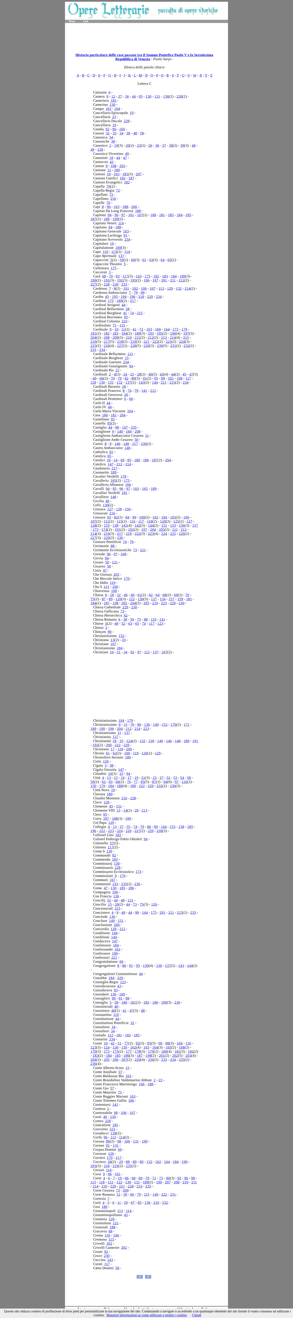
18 (111, 158)
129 (170, 288)
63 (151, 260)
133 (107, 525)
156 (128, 509)
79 (111, 276)
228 (179, 96)
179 (184, 329)
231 (173, 346)
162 (133, 1047)
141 (144, 391)
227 (93, 284)
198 (115, 603)
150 (93, 786)
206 (117, 925)
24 (125, 374)
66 (101, 378)
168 (113, 166)
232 (186, 346)
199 (115, 219)
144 (155, 382)
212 (181, 280)
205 (162, 530)
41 (125, 313)
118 (93, 382)
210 (129, 337)
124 (129, 741)
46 (107, 501)
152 (121, 636)
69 (122, 460)
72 (118, 190)
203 (122, 166)
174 (104, 530)
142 (137, 525)
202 (124, 603)
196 (147, 280)
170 (127, 579)
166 (122, 129)
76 (108, 186)
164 (117, 109)
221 (147, 342)
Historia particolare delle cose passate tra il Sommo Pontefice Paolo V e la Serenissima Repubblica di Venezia (144, 57)
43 (162, 374)
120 (163, 521)
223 (169, 342)
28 (128, 309)
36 (127, 96)
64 (163, 260)
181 (125, 174)
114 (121, 223)
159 (180, 599)
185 (188, 215)
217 (133, 301)
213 (164, 337)
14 (116, 460)
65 (169, 260)
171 (187, 725)
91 (125, 235)
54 (182, 778)
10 (109, 174)
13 (112, 640)
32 (108, 133)
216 (113, 199)
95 (141, 96)
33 (114, 133)
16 (112, 243)
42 (111, 162)
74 (132, 313)
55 (128, 827)
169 (118, 248)
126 (154, 904)
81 (111, 452)
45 (107, 297)
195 (133, 280)
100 (142, 517)
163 (108, 109)
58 (142, 133)
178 (123, 476)
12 (113, 96)
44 (134, 96)
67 (133, 1203)
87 (104, 599)
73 (135, 550)
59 (122, 260)
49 (92, 150)
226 (107, 346)
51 (119, 1043)
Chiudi (196, 1315)
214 (187, 288)
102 (135, 288)
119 (112, 583)
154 (163, 599)
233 (124, 284)
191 (107, 280)
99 (143, 293)
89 (133, 378)
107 (153, 288)
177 (129, 1051)
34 (121, 133)
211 (173, 280)
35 (121, 741)
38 (128, 133)
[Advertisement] (146, 36)
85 (129, 460)
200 (134, 207)
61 (144, 260)
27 (120, 96)
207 (139, 174)
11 (109, 170)
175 (113, 268)
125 (176, 521)
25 (132, 374)
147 (110, 464)
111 (106, 521)
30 (125, 1194)
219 (133, 342)
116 (132, 521)
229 (150, 297)
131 (157, 96)
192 (120, 280)
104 (164, 517)
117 (125, 276)
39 (182, 145)
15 (127, 358)
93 (118, 276)
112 (147, 652)
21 (119, 652)
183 (113, 100)
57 (112, 843)
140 (120, 431)
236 (173, 786)
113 (114, 252)
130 (148, 96)
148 (126, 444)
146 (117, 444)
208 (107, 337)
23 (114, 117)
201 (164, 280)
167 (140, 215)
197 (155, 280)
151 (164, 525)
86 (139, 725)
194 (124, 297)
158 (166, 96)
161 (131, 215)
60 (133, 260)
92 (107, 129)
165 (113, 480)
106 (144, 288)
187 (131, 178)
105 (173, 517)
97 (123, 215)
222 (155, 342)
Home (72, 21)
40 (150, 374)
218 (141, 297)
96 (114, 129)
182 (122, 178)
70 (108, 203)
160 (158, 329)
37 (164, 145)
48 (135, 133)
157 (195, 525)
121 (130, 354)
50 (136, 440)
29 (121, 1162)
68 (104, 276)
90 (110, 632)
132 (179, 288)
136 (140, 599)
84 (127, 517)
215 (140, 313)
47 (125, 158)
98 (117, 427)
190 (93, 280)
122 (132, 599)
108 (180, 378)
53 (175, 778)
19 (132, 113)
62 (151, 595)
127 (110, 509)
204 (93, 337)
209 (115, 337)
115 (119, 521)
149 (156, 725)
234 (127, 239)
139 (151, 741)
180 (117, 170)
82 (126, 378)
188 (125, 207)
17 (113, 749)
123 (160, 623)
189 (107, 219)
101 (126, 288)
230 (115, 284)
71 (114, 325)
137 (121, 256)
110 (105, 252)
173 (175, 329)
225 (93, 346)
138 (115, 525)
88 (113, 546)
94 (110, 215)
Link (85, 21)
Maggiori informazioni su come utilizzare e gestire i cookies (146, 1315)
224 (182, 342)
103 (149, 329)
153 (173, 525)
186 (146, 460)
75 (92, 599)
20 (128, 145)
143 (139, 276)
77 (136, 782)
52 (123, 623)
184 (180, 215)
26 (150, 145)
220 (120, 978)
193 (115, 297)
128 (119, 509)
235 (134, 427)
